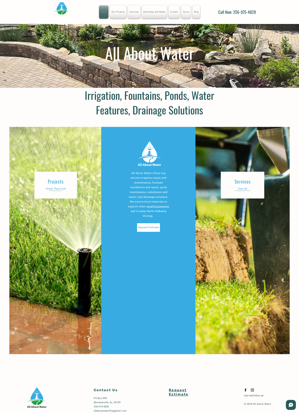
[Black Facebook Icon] (245, 390)
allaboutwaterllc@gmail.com (110, 410)
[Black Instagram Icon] (252, 390)
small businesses (158, 206)
